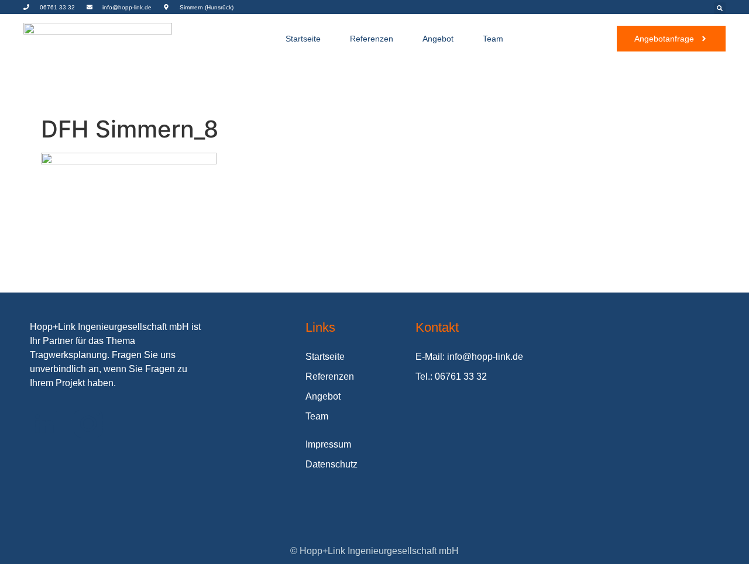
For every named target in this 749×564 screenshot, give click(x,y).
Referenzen (371, 38)
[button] (720, 8)
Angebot (437, 38)
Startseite (303, 38)
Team (493, 38)
